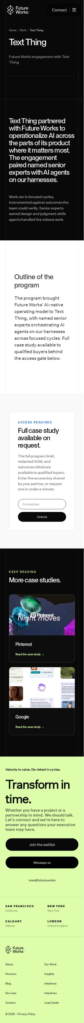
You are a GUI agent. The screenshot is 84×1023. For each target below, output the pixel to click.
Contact (59, 9)
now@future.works (42, 880)
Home (13, 30)
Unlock (42, 517)
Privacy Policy (26, 1014)
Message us (42, 862)
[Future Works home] (18, 10)
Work (23, 30)
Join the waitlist (42, 844)
